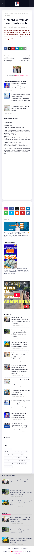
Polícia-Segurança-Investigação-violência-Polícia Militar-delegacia (15, 461)
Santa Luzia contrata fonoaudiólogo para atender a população (19, 86)
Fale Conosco (24, 548)
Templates (17, 553)
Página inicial (8, 13)
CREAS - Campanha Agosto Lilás (13, 451)
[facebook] (11, 208)
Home (8, 548)
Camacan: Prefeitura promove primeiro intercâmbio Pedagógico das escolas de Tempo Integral (20, 369)
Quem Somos (16, 548)
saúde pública (8, 466)
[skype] (11, 213)
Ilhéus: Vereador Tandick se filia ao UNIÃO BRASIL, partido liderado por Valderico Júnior (21, 356)
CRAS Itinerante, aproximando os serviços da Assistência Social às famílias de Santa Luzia (20, 427)
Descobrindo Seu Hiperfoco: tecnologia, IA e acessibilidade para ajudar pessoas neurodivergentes (21, 97)
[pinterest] (22, 213)
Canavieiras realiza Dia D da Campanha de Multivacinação (21, 392)
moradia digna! (17, 457)
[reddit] (17, 213)
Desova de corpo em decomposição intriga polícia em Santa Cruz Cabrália (19, 333)
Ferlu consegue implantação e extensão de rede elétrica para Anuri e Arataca (21, 320)
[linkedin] (28, 208)
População (7, 463)
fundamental (8, 457)
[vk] (28, 213)
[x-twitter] (17, 208)
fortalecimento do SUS (17, 454)
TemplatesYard (18, 551)
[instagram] (6, 208)
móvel (25, 457)
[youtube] (22, 208)
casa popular (8, 448)
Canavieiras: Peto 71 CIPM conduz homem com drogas (20, 108)
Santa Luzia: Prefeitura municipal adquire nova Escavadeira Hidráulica (19, 344)
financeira (7, 454)
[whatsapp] (6, 213)
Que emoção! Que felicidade (19, 463)
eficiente (25, 451)
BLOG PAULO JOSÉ (8, 27)
